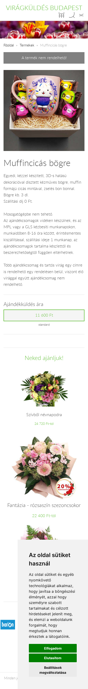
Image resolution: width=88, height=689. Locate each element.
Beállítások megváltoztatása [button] (52, 670)
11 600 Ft (44, 315)
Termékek (27, 45)
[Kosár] (61, 15)
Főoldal (9, 45)
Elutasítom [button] (52, 658)
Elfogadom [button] (53, 648)
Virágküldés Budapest (44, 8)
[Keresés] (72, 15)
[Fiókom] (81, 15)
